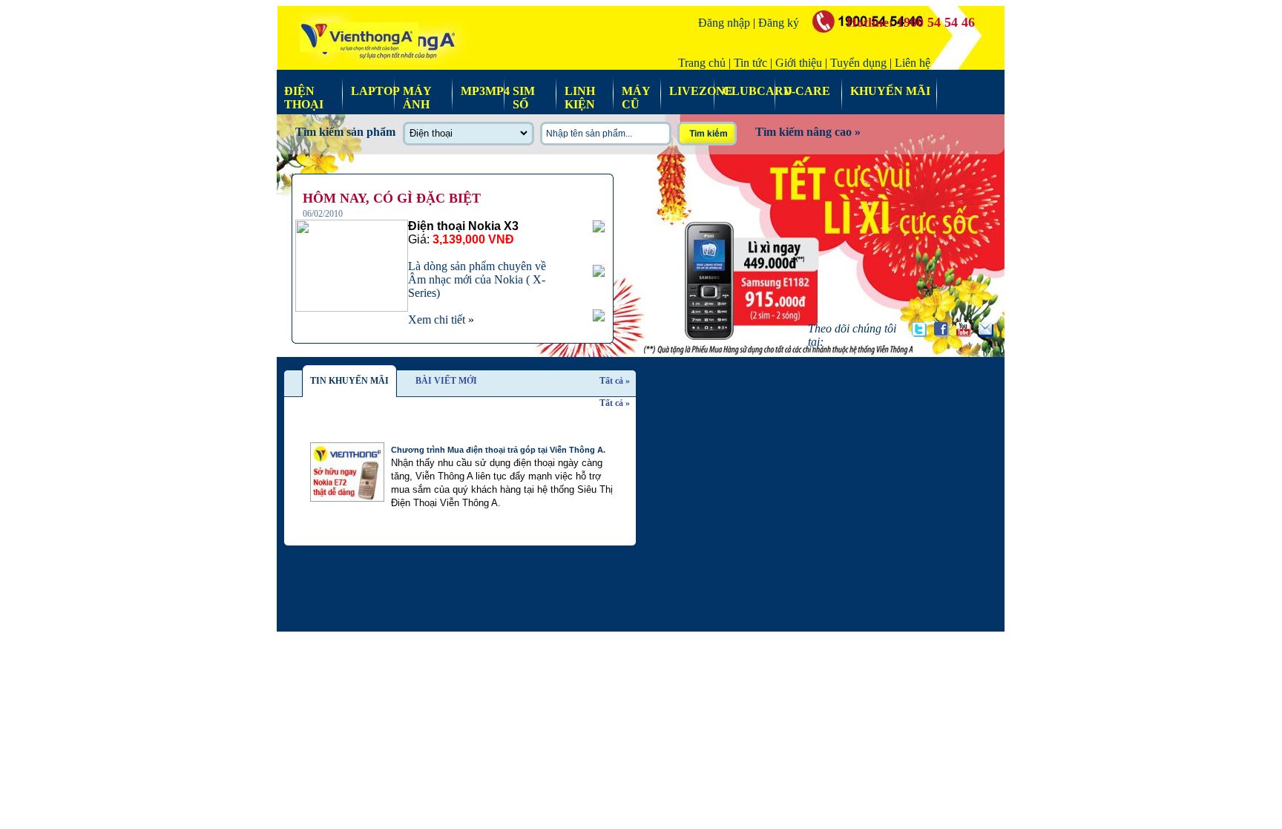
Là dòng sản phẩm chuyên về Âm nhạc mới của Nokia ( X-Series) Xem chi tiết (477, 273)
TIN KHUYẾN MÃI (349, 381)
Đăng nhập (724, 22)
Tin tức (750, 62)
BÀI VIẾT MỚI (446, 381)
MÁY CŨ (636, 90)
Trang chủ (702, 62)
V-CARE (806, 90)
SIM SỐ (524, 90)
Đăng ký (778, 22)
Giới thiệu (798, 62)
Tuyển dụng (858, 62)
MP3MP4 (479, 90)
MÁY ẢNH (417, 90)
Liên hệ (912, 62)
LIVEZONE (688, 90)
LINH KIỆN (580, 90)
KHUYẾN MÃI (890, 90)
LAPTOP (369, 90)
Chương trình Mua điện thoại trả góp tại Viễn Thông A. (498, 449)
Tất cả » (614, 381)
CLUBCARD (746, 90)
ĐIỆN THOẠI (303, 90)
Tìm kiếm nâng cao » (808, 131)
